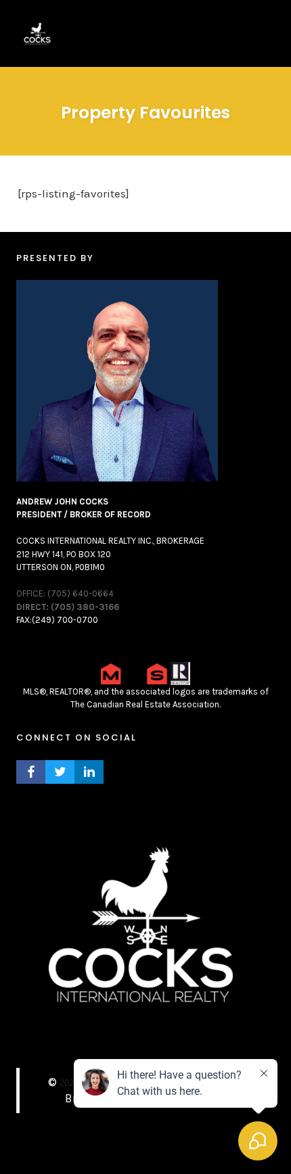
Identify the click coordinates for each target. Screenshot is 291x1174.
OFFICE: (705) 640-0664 (65, 593)
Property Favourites (145, 112)
